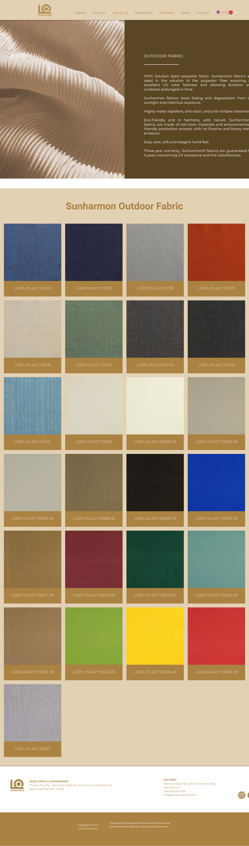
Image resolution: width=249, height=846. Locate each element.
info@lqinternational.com (180, 794)
